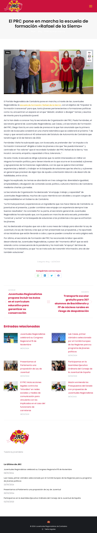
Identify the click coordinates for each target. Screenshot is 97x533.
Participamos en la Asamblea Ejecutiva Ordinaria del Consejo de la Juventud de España (80, 367)
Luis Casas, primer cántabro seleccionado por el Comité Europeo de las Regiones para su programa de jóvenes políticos (79, 343)
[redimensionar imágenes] (11, 338)
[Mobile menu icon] (90, 6)
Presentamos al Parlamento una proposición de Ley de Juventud (31, 367)
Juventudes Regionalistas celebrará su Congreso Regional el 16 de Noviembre (32, 339)
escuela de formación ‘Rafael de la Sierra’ (40, 105)
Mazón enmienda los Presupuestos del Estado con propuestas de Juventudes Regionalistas (80, 387)
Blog (7, 52)
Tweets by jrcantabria (13, 452)
